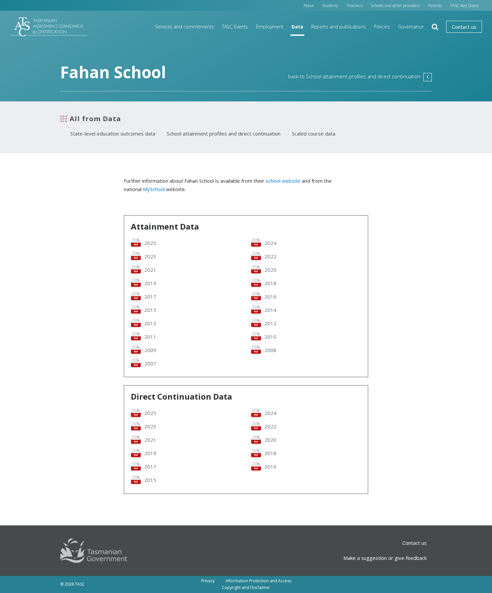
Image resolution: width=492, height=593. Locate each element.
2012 (270, 323)
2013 (150, 323)
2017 (150, 296)
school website (283, 180)
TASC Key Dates (464, 5)
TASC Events (235, 26)
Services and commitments (184, 26)
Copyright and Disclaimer (246, 587)
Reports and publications (338, 26)
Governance (411, 26)
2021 (150, 269)
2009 (150, 350)
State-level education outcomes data (112, 133)
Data (297, 26)
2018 (270, 283)
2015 (150, 310)
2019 (150, 283)
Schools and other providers (395, 5)
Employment (269, 26)
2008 (270, 350)
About (309, 5)
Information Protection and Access (258, 581)
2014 (270, 310)
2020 (270, 269)
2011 (150, 336)
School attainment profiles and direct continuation (223, 133)
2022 (270, 256)
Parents (435, 5)
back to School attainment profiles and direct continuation (360, 76)
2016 (270, 296)
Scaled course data (313, 133)
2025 (150, 243)
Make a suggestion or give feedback (385, 558)
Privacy (208, 581)
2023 (150, 256)
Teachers (354, 5)
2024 (270, 243)
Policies (382, 26)
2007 (150, 363)
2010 (270, 336)
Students (330, 5)
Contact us (464, 26)
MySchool (154, 189)
